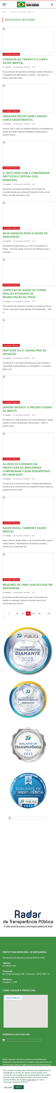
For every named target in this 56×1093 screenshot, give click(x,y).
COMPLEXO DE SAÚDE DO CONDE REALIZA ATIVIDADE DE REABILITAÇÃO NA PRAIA (24, 294)
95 (34, 613)
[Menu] (4, 4)
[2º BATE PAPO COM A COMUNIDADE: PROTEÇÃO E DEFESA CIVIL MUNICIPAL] (28, 155)
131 (48, 613)
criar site (19, 1059)
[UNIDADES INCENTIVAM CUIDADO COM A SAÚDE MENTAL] (28, 98)
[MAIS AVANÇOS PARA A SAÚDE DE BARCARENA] (28, 215)
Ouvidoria (6, 982)
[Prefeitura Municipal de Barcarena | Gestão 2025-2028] (28, 4)
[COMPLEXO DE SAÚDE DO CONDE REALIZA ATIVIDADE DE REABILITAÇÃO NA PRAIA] (28, 272)
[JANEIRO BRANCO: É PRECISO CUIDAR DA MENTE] (28, 389)
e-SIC (15, 982)
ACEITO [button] (18, 1087)
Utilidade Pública (11, 54)
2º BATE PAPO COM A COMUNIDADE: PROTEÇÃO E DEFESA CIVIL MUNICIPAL (26, 176)
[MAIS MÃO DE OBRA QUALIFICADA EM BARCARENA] (28, 567)
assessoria (21, 1062)
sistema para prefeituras (36, 1059)
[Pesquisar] (52, 4)
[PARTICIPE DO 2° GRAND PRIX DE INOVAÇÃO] (28, 333)
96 (39, 613)
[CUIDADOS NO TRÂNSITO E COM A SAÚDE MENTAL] (28, 41)
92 (17, 613)
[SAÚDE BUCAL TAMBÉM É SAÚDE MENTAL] (28, 510)
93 (23, 613)
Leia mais (31, 1080)
